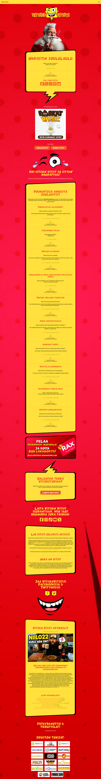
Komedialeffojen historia (48, 704)
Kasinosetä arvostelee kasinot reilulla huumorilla (48, 699)
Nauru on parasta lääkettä (48, 705)
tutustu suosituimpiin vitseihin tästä (50, 549)
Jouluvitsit (42, 148)
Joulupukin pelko (50, 230)
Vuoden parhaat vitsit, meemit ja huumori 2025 (48, 700)
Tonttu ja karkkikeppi (50, 366)
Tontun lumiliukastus (50, 409)
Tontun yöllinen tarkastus (50, 297)
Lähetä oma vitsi (50, 492)
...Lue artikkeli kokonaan (65, 687)
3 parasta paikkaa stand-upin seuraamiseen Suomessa (47, 708)
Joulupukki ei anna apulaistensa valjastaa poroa (50, 276)
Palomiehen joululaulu (50, 389)
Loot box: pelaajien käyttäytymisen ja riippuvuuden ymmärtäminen (48, 703)
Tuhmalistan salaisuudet (50, 207)
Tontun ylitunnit (50, 251)
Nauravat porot (50, 344)
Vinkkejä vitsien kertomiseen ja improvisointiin (48, 698)
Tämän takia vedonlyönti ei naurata (47, 706)
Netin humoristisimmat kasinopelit (48, 701)
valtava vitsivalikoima (39, 543)
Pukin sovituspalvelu (50, 321)
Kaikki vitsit (58, 148)
